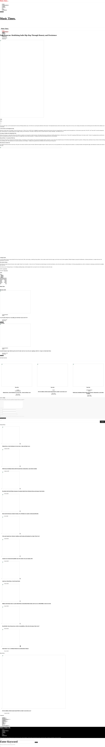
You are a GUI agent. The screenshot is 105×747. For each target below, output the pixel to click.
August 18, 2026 (53, 394)
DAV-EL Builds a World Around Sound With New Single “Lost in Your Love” (52, 391)
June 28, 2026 (6, 538)
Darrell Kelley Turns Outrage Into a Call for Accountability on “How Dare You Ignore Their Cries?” (20, 626)
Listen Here (5, 268)
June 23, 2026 (6, 583)
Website (1, 414)
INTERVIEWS (4, 36)
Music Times (4, 38)
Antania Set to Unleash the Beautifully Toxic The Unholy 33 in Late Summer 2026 (17, 558)
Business (4, 718)
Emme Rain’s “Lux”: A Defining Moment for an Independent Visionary (15, 648)
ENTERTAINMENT (5, 5)
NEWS (3, 9)
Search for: (1, 739)
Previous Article (3, 289)
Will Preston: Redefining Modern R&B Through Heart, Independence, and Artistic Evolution (88, 393)
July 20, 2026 (6, 493)
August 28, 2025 (4, 319)
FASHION (3, 7)
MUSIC (3, 4)
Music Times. (4, 0)
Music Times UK (5, 727)
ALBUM (3, 6)
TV (2, 8)
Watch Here (6, 270)
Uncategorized (5, 725)
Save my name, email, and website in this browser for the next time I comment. (12, 416)
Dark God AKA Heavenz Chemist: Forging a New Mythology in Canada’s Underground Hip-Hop (20, 513)
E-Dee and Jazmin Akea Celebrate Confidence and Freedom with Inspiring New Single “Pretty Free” (21, 536)
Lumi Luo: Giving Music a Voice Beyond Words (11, 581)
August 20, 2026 (6, 448)
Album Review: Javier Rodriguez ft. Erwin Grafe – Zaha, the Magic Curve (17, 392)
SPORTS (3, 723)
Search (1, 420)
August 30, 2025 (4, 37)
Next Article (2, 323)
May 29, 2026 (6, 628)
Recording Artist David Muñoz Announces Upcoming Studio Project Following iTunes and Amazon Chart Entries (23, 491)
